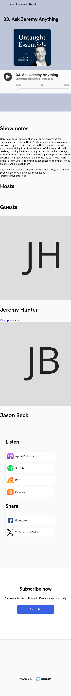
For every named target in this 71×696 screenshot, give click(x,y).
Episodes (21, 4)
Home (10, 4)
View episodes (8, 320)
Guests (33, 4)
